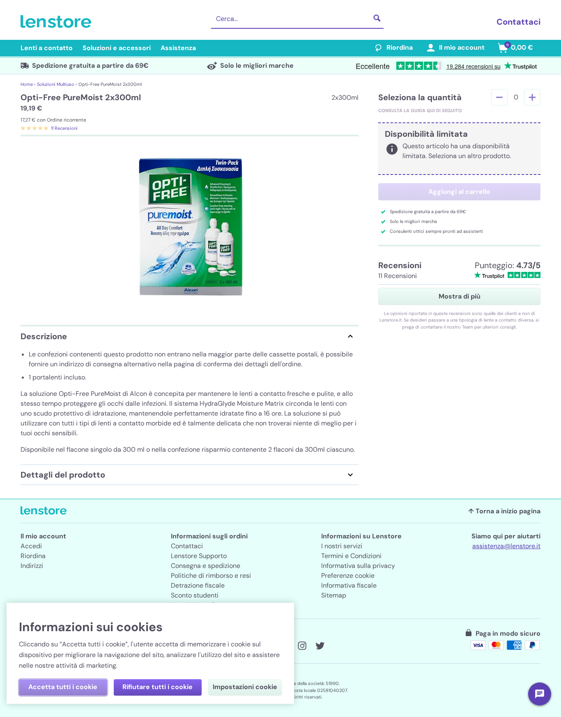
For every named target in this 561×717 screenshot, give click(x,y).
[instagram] (302, 646)
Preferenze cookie (348, 575)
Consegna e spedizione (205, 565)
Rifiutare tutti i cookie (157, 687)
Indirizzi (32, 565)
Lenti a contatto (47, 48)
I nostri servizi (341, 546)
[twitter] (320, 646)
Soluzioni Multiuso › (57, 84)
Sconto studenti (194, 595)
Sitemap (333, 595)
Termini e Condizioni (351, 556)
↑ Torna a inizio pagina (504, 511)
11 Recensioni (64, 128)
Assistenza (178, 48)
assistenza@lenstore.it (506, 546)
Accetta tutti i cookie (62, 687)
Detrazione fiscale (198, 585)
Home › (28, 84)
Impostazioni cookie (245, 687)
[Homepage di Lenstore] (57, 21)
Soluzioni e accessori (117, 48)
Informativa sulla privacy (358, 565)
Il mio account (462, 47)
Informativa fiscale (349, 585)
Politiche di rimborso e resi (211, 575)
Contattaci (518, 21)
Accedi (31, 546)
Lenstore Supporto (199, 556)
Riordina (399, 47)
